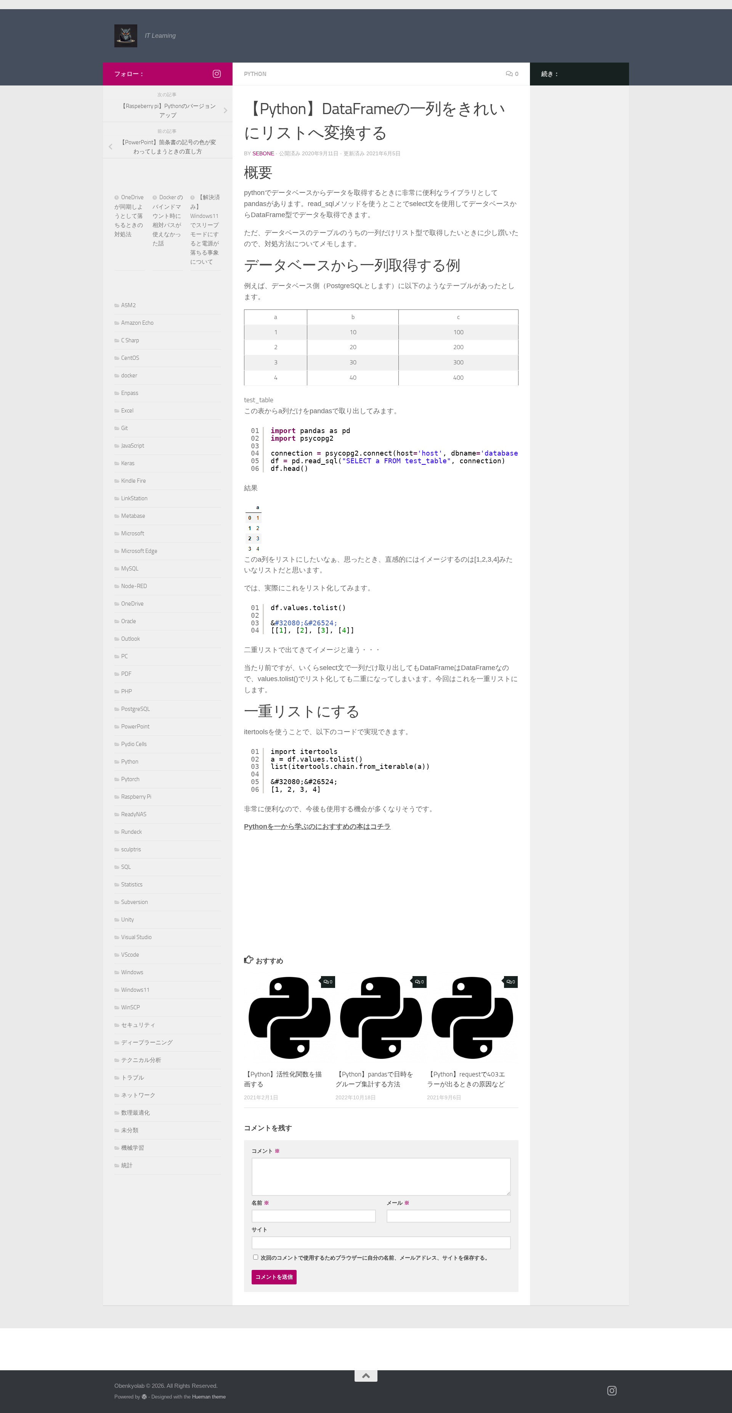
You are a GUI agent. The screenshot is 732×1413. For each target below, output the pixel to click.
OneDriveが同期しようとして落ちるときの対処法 (129, 216)
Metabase (133, 515)
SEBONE (263, 153)
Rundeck (131, 831)
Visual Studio (136, 937)
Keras (128, 463)
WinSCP (130, 1007)
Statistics (132, 884)
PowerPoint (135, 726)
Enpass (129, 393)
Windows (132, 972)
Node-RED (134, 586)
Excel (127, 410)
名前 (260, 1203)
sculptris (131, 849)
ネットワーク (138, 1095)
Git (124, 428)
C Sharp (130, 340)
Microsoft (132, 533)
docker (129, 375)
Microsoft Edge (139, 551)
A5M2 (128, 305)
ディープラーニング (147, 1042)
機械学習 (132, 1147)
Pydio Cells (134, 744)
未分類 (129, 1130)
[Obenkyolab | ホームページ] (125, 35)
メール (398, 1203)
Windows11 (135, 989)
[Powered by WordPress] (144, 1396)
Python (255, 73)
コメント (266, 1151)
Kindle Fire (133, 480)
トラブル (132, 1077)
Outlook (130, 638)
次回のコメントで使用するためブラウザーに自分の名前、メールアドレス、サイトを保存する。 (375, 1258)
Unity (127, 919)
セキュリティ (138, 1024)
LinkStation (134, 498)
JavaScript (132, 445)
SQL (126, 867)
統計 (127, 1165)
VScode (130, 954)
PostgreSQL (135, 709)
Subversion (134, 902)
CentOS (130, 357)
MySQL (129, 568)
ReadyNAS (133, 814)
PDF (126, 673)
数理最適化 (135, 1112)
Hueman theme (209, 1397)
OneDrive (132, 603)
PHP (126, 691)
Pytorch (130, 779)
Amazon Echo (137, 322)
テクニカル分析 (141, 1060)
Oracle (128, 621)
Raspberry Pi (136, 796)
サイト (260, 1229)
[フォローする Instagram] (216, 73)
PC (124, 656)
